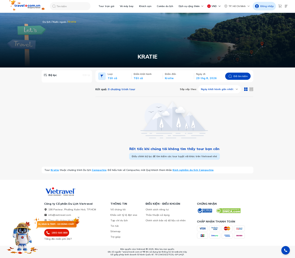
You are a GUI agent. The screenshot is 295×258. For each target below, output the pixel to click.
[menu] (286, 6)
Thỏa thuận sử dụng (158, 214)
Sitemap (115, 231)
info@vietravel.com (59, 214)
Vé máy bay (127, 6)
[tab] (246, 89)
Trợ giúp (115, 236)
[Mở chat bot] (22, 236)
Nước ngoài (59, 21)
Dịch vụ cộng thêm (189, 6)
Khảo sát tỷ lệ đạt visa (123, 214)
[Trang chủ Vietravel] (27, 6)
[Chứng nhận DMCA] (228, 211)
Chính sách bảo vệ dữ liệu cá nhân (166, 220)
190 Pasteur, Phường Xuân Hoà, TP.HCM (72, 209)
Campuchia (99, 170)
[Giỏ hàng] (280, 6)
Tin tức (114, 225)
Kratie (55, 170)
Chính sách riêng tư (157, 209)
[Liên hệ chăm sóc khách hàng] (285, 250)
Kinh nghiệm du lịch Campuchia (193, 170)
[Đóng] (78, 217)
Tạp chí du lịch (119, 220)
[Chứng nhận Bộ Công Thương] (204, 211)
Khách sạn (145, 6)
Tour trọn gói (106, 6)
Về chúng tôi (118, 209)
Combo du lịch (165, 6)
